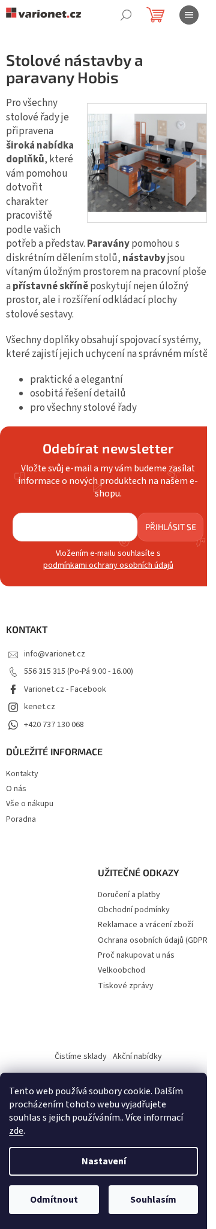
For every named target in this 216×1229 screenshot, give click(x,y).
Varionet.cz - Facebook (65, 689)
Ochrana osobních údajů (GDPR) (154, 940)
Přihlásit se (170, 527)
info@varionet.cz (54, 654)
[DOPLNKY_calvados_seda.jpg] (147, 152)
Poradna (21, 819)
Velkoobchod (121, 970)
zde (16, 1130)
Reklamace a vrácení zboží (145, 925)
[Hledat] (126, 15)
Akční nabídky (137, 1056)
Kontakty (22, 774)
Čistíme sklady (81, 1056)
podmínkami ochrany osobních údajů (108, 565)
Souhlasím (153, 1199)
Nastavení (104, 1161)
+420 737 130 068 (54, 725)
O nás (16, 789)
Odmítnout (54, 1199)
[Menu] (189, 15)
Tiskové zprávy (126, 986)
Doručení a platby (129, 895)
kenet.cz (39, 707)
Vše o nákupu (29, 804)
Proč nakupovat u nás (136, 955)
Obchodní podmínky (134, 910)
